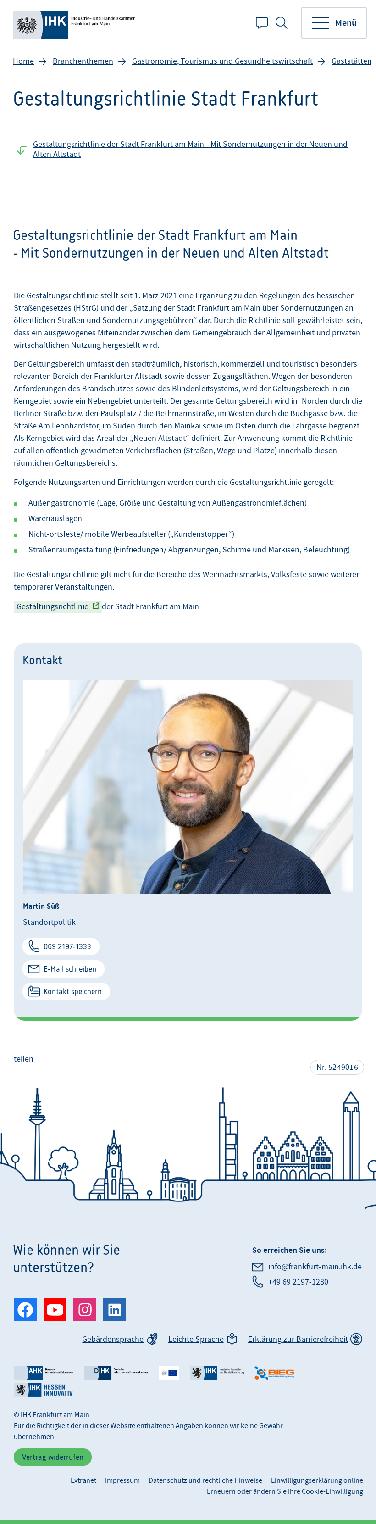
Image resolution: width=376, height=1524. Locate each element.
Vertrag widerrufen (52, 1457)
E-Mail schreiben (70, 968)
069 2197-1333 (67, 946)
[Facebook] (25, 1309)
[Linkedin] (114, 1309)
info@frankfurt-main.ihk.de (315, 1267)
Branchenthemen (83, 61)
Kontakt (262, 23)
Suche (281, 23)
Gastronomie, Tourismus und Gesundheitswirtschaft (222, 61)
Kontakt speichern (73, 991)
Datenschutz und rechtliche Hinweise (205, 1480)
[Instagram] (84, 1309)
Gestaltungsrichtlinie (53, 606)
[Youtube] (55, 1309)
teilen (23, 1059)
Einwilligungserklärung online (317, 1480)
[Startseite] (75, 23)
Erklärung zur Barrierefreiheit (298, 1339)
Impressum (122, 1480)
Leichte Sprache (196, 1339)
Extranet (83, 1480)
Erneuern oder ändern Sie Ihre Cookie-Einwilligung (285, 1491)
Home (23, 61)
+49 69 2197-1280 (298, 1282)
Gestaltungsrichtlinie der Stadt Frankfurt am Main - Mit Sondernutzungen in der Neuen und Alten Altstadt (190, 149)
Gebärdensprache (113, 1339)
